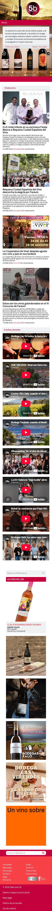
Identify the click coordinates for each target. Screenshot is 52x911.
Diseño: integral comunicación (16, 892)
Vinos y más (31, 870)
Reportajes (7, 867)
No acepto (43, 46)
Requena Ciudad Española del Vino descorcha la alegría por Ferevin (22, 190)
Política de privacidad (12, 903)
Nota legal (7, 897)
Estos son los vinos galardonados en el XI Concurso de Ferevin (26, 304)
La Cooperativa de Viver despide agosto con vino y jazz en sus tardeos (25, 252)
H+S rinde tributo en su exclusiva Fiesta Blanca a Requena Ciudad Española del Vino (25, 129)
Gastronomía (31, 873)
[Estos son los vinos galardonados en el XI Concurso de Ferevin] (26, 284)
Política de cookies (12, 46)
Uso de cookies (9, 908)
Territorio (6, 873)
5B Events (7, 879)
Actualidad (17, 149)
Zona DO (16, 263)
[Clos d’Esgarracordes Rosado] (26, 602)
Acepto (35, 46)
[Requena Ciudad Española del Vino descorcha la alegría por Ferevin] (26, 170)
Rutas (28, 864)
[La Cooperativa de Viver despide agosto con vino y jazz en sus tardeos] (26, 231)
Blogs (5, 876)
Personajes (7, 870)
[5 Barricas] (33, 9)
